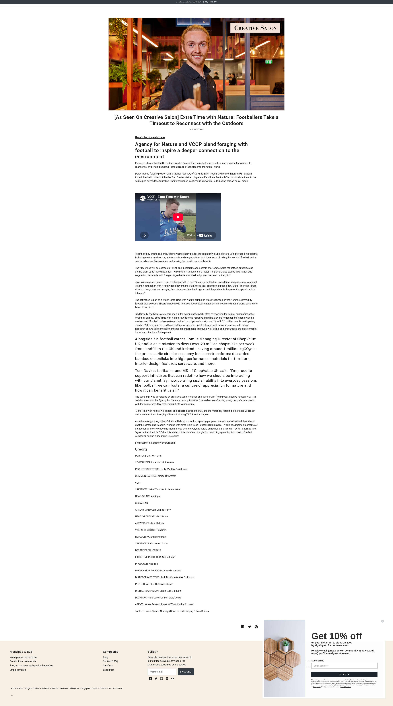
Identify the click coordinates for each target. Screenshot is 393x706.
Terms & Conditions (345, 687)
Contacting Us (338, 685)
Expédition (108, 669)
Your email (317, 660)
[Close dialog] (382, 621)
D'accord (185, 672)
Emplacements (18, 669)
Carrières (108, 665)
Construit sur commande (23, 661)
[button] (11, 695)
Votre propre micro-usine (23, 657)
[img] (151, 678)
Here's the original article (150, 137)
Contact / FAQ (110, 661)
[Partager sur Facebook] (242, 627)
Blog (105, 657)
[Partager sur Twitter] (249, 627)
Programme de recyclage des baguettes (31, 665)
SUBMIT (344, 674)
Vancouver (117, 688)
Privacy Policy (317, 687)
